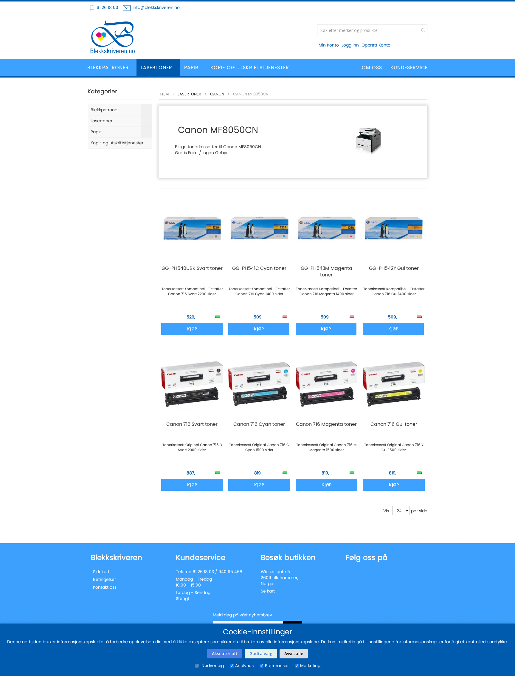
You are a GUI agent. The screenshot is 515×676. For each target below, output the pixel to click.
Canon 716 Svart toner (192, 424)
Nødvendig (212, 666)
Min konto (329, 45)
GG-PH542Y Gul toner (394, 268)
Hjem (164, 94)
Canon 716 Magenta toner (326, 424)
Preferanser (277, 666)
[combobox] (372, 30)
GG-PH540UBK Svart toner (192, 268)
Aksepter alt (225, 653)
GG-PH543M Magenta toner (326, 271)
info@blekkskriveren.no (156, 7)
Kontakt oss (105, 587)
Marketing (310, 666)
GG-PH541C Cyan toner (259, 268)
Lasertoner (189, 94)
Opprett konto (376, 45)
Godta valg (260, 653)
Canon (217, 94)
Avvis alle (293, 653)
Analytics (244, 666)
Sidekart (101, 572)
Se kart (268, 591)
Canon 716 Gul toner (393, 424)
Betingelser (104, 579)
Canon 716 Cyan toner (259, 424)
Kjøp (259, 329)
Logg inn (350, 45)
